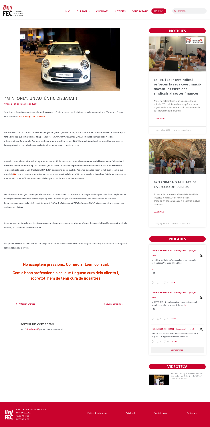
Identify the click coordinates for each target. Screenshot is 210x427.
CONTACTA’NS (140, 11)
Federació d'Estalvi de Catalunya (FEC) (169, 251)
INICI (68, 11)
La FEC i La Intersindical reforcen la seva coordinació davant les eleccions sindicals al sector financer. (177, 86)
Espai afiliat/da (161, 413)
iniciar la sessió (32, 329)
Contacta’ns (191, 413)
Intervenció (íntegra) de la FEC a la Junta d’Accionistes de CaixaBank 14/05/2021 (187, 374)
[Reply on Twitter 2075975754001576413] (153, 319)
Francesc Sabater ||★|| (162, 329)
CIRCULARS (102, 11)
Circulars (8, 104)
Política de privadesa (97, 413)
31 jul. (154, 255)
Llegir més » (159, 118)
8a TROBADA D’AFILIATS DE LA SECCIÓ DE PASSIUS (175, 184)
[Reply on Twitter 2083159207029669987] (153, 283)
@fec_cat (192, 251)
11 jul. (154, 297)
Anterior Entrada (25, 304)
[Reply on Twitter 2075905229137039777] (153, 342)
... (153, 269)
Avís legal (130, 413)
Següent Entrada (114, 304)
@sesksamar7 (181, 329)
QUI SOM (82, 11)
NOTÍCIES (120, 11)
